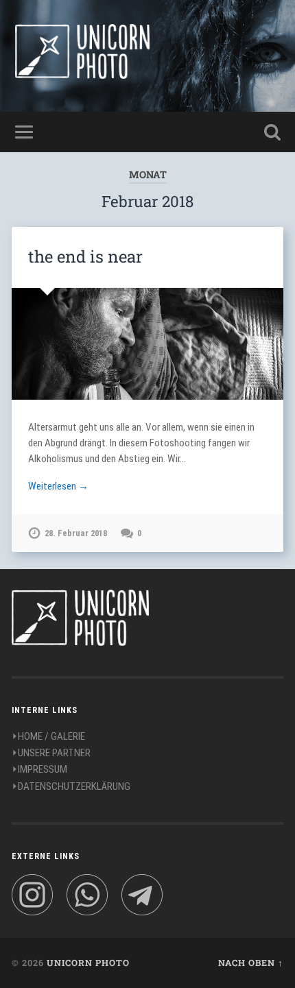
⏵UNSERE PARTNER (51, 753)
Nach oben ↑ (250, 962)
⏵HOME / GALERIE (48, 736)
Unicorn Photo (88, 962)
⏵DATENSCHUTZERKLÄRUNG (71, 786)
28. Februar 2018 (76, 533)
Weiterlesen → (58, 486)
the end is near (85, 256)
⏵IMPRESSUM (39, 769)
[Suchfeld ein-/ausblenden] (272, 132)
